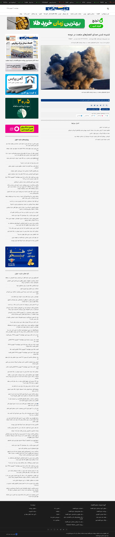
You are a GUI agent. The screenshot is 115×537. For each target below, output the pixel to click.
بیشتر (20, 14)
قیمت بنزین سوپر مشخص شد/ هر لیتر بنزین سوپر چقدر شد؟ (23, 228)
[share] (54, 529)
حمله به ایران (105, 109)
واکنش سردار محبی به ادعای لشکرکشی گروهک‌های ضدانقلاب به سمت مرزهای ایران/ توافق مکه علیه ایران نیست (23, 224)
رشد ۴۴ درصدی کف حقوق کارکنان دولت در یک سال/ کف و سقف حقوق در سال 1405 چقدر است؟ (22, 382)
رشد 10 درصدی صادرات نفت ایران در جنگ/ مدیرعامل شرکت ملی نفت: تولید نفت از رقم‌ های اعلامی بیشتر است (23, 471)
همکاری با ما (56, 520)
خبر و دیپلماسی (105, 14)
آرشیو (40, 14)
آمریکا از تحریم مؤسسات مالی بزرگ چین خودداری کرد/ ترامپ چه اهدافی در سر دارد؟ (23, 414)
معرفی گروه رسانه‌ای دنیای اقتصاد (98, 508)
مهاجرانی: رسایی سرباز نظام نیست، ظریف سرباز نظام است (24, 297)
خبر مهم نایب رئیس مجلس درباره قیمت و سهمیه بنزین (25, 237)
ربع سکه (112, 2)
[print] (91, 105)
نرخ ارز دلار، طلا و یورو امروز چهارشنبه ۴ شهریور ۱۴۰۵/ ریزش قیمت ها (22, 336)
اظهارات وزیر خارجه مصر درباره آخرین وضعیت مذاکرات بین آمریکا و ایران (22, 292)
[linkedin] (97, 105)
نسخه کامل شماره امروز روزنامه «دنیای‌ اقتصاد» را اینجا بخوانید (22, 60)
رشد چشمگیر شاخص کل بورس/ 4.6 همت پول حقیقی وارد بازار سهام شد (21, 358)
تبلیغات (57, 511)
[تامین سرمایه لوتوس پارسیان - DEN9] (21, 108)
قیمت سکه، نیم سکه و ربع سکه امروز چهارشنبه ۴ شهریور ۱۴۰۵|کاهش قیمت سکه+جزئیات (23, 345)
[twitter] (100, 105)
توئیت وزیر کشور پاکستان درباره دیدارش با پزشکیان (26, 182)
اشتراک (57, 514)
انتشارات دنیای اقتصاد (78, 508)
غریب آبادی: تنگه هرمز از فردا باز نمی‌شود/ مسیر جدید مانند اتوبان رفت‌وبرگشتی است (22, 192)
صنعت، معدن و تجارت (75, 14)
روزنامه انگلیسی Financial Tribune (74, 525)
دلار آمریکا (21, 2)
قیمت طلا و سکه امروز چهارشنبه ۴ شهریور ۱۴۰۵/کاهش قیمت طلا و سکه (22, 367)
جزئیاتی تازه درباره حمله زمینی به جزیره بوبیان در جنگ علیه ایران (22, 231)
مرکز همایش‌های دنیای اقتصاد (75, 511)
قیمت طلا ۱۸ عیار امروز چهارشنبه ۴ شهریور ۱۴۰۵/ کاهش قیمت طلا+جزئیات (23, 353)
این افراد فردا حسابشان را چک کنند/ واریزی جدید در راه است (24, 201)
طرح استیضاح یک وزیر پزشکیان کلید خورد (28, 448)
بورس (84, 14)
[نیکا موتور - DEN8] (21, 67)
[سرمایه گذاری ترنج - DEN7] (57, 23)
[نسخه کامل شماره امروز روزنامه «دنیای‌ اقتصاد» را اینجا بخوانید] (21, 46)
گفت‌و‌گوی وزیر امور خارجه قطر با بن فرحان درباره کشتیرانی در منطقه (21, 278)
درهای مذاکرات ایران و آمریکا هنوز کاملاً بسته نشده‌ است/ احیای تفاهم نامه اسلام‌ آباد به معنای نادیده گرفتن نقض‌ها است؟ (23, 395)
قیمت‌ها (45, 14)
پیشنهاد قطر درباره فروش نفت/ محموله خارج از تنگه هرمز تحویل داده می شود (22, 390)
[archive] (48, 529)
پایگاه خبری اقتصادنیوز (101, 520)
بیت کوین (61, 2)
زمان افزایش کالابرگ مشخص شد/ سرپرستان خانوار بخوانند (24, 171)
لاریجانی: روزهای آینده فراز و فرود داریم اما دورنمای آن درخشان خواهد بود (92, 136)
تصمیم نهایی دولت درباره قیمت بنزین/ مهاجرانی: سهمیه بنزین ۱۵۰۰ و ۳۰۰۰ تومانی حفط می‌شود (22, 219)
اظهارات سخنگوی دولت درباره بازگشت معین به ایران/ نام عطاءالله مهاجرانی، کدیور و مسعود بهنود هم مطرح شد (23, 326)
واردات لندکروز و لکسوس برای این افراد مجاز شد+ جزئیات (24, 431)
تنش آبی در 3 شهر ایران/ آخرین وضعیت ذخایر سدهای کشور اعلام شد (22, 409)
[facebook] (103, 105)
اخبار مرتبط (75, 123)
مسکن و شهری (90, 14)
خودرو (60, 14)
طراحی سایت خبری (12, 534)
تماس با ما (56, 508)
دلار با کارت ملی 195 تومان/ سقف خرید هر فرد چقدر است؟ (24, 322)
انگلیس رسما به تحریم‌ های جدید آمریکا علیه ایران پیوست (24, 241)
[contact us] (51, 529)
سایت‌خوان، (102, 100)
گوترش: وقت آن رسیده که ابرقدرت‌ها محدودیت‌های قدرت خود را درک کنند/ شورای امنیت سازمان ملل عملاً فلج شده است (22, 154)
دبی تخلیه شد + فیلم (105, 127)
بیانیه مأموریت (32, 511)
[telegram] (94, 105)
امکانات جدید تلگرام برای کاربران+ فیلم (29, 289)
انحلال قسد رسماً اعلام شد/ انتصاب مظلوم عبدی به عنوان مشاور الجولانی (23, 167)
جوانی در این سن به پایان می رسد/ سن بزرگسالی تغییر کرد (24, 212)
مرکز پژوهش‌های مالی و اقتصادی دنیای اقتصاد (73, 518)
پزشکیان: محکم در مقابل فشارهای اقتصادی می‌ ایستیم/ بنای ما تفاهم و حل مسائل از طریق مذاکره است (23, 399)
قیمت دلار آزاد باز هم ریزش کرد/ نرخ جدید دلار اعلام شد (25, 386)
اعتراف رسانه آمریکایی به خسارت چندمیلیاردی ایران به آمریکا (24, 204)
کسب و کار (26, 14)
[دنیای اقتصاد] (57, 8)
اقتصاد (98, 14)
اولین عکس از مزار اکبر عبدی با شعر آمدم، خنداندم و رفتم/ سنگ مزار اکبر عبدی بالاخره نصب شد (22, 144)
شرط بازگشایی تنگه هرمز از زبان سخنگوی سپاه (27, 286)
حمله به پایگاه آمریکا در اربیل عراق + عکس (100, 133)
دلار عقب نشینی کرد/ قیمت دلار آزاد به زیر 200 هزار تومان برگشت (22, 428)
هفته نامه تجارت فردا (101, 517)
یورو (95, 2)
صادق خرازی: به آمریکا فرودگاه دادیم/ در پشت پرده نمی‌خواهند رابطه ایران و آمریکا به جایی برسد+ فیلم (22, 197)
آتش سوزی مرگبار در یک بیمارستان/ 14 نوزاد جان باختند (25, 445)
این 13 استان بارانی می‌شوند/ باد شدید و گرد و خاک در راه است (23, 305)
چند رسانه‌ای (34, 14)
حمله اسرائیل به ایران (93, 109)
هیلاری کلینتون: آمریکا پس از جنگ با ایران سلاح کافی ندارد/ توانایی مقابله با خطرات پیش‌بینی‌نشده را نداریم (22, 208)
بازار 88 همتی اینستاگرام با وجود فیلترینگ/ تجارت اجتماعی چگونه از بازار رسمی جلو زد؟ (22, 318)
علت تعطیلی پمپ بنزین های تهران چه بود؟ (28, 234)
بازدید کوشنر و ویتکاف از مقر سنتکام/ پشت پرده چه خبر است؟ (23, 463)
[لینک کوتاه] (106, 105)
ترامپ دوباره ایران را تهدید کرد (102, 139)
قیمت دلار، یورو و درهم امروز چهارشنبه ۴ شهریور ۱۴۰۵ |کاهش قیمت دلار (23, 340)
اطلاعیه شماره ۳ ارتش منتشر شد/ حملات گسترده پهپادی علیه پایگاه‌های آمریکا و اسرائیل (89, 130)
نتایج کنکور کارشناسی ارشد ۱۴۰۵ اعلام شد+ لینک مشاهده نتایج (23, 174)
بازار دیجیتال (65, 14)
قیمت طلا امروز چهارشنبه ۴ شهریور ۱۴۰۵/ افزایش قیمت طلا (24, 349)
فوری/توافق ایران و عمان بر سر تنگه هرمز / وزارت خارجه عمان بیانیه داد (22, 159)
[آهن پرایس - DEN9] (21, 84)
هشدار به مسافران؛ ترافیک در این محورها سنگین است (25, 480)
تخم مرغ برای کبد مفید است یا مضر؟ (29, 163)
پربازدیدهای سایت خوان (22, 140)
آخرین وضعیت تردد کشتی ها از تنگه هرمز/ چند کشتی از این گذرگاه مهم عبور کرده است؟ (22, 495)
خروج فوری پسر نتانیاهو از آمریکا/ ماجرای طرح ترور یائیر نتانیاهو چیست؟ (23, 441)
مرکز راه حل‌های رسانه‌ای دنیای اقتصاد (74, 522)
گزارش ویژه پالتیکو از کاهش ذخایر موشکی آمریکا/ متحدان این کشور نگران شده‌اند (22, 363)
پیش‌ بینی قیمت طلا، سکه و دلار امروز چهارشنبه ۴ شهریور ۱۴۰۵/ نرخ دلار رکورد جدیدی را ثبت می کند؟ (21, 178)
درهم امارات (78, 2)
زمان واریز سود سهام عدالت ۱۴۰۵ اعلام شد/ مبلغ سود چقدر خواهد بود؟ (22, 149)
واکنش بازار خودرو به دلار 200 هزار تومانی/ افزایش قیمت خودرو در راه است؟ (22, 484)
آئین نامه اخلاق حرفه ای (30, 514)
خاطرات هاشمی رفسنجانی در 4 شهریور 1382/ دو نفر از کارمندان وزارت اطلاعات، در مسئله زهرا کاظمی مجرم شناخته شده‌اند (23, 313)
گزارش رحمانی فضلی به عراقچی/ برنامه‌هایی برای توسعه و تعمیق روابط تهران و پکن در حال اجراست (23, 300)
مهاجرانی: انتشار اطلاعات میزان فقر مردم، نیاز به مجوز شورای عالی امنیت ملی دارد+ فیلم (22, 404)
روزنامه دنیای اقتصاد (101, 511)
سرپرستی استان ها (55, 517)
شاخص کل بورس (42, 2)
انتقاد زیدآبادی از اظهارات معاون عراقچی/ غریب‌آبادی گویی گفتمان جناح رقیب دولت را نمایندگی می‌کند (22, 281)
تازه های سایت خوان (22, 273)
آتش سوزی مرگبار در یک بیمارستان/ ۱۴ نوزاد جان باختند (25, 215)
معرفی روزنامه (32, 508)
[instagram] (66, 529)
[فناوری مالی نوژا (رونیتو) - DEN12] (21, 257)
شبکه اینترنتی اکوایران (101, 514)
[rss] (57, 529)
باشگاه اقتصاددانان (53, 14)
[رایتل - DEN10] (21, 129)
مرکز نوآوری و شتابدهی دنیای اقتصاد (74, 514)
